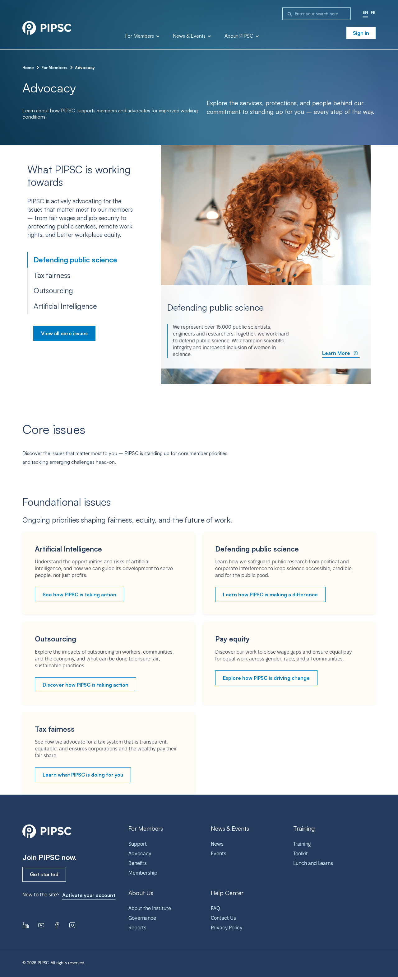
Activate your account (88, 895)
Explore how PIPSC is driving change (266, 678)
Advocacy (139, 853)
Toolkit (300, 853)
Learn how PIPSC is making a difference (270, 594)
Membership (142, 873)
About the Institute (149, 908)
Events (218, 853)
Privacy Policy (226, 927)
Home (28, 67)
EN (365, 12)
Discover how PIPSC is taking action (85, 685)
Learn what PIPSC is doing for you (83, 775)
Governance (142, 918)
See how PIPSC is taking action (79, 594)
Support (137, 844)
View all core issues (64, 333)
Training (302, 844)
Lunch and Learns (313, 863)
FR (373, 12)
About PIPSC (239, 36)
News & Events (190, 36)
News (217, 844)
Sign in (361, 33)
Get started (44, 874)
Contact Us (223, 918)
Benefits (137, 863)
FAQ (215, 908)
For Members (140, 36)
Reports (137, 927)
